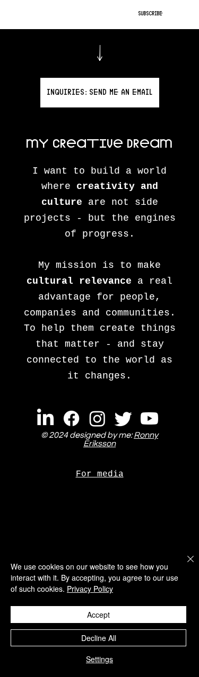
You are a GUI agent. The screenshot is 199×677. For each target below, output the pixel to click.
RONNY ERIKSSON (44, 15)
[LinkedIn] (45, 418)
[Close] (184, 565)
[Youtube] (149, 418)
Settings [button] (99, 659)
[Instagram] (97, 418)
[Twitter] (123, 418)
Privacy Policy (90, 588)
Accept (98, 614)
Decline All (98, 638)
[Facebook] (71, 418)
